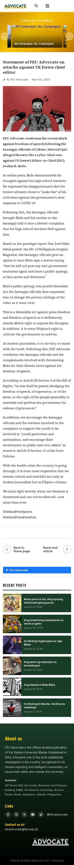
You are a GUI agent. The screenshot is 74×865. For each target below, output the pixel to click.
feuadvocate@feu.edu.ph (21, 829)
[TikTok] (41, 814)
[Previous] (4, 36)
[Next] (69, 36)
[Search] (36, 6)
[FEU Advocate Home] (15, 5)
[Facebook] (8, 814)
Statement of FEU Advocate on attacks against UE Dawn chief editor (34, 67)
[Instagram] (16, 814)
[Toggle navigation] (47, 6)
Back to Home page (22, 549)
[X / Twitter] (24, 814)
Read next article (50, 549)
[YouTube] (33, 814)
